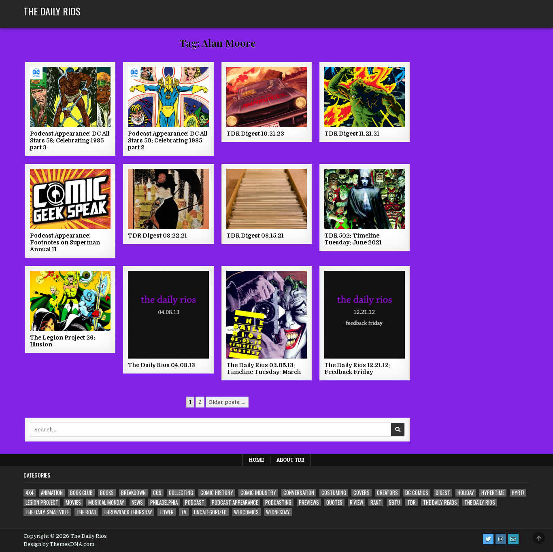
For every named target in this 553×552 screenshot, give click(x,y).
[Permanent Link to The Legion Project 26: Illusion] (70, 301)
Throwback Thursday (128, 512)
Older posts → (227, 402)
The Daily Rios (52, 11)
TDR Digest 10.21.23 (255, 133)
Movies (73, 502)
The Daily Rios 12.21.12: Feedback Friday (357, 368)
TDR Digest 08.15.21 (255, 235)
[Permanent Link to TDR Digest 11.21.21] (364, 97)
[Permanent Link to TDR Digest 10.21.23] (266, 97)
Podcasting (278, 502)
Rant (375, 502)
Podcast (194, 502)
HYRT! (518, 493)
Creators (387, 493)
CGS (157, 493)
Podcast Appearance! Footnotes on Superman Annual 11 (65, 242)
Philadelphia (164, 502)
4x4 (30, 493)
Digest (443, 493)
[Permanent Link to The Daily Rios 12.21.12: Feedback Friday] (364, 315)
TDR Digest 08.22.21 (157, 235)
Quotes (334, 502)
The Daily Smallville (47, 512)
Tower (167, 512)
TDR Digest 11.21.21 (351, 133)
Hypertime (492, 493)
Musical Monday (106, 502)
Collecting (181, 493)
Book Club (81, 493)
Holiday (465, 493)
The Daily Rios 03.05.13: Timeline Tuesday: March (263, 368)
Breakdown (133, 493)
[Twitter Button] (488, 539)
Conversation (298, 493)
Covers (361, 493)
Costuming (333, 493)
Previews (309, 502)
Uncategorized (210, 512)
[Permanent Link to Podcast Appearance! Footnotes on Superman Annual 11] (70, 199)
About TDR (290, 459)
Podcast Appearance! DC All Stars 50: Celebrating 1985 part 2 (167, 140)
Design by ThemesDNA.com (58, 544)
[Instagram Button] (501, 539)
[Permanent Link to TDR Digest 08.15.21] (266, 199)
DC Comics (416, 493)
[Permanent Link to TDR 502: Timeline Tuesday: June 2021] (364, 199)
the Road (86, 512)
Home (256, 459)
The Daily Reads (440, 502)
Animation (52, 493)
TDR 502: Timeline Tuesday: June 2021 (353, 239)
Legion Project (42, 502)
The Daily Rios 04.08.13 (161, 365)
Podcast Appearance (235, 502)
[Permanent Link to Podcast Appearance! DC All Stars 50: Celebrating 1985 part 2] (168, 97)
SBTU (394, 502)
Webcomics (246, 512)
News (137, 502)
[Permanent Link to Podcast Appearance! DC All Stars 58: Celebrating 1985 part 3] (70, 97)
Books (107, 493)
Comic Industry (258, 493)
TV (184, 512)
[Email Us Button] (513, 539)
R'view (356, 502)
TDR (411, 502)
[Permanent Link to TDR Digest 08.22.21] (168, 199)
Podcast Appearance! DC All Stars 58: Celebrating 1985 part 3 (69, 140)
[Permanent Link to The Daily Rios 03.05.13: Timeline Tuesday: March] (266, 315)
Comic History (216, 493)
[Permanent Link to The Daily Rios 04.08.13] (168, 315)
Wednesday (278, 512)
